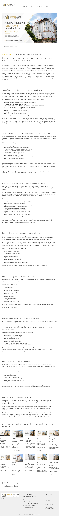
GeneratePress (37, 514)
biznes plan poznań (29, 500)
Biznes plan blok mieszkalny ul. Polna (11, 485)
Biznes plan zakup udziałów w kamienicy (41, 440)
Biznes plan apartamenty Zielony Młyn (11, 486)
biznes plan (6, 483)
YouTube (32, 6)
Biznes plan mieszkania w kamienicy (15, 466)
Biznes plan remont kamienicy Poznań (29, 463)
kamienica (12, 54)
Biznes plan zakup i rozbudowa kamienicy (53, 464)
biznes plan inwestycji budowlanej (15, 483)
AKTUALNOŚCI (39, 6)
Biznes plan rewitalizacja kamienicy (52, 440)
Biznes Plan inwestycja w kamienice (28, 440)
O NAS (19, 2)
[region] (15, 505)
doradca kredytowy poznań (29, 505)
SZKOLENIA (25, 6)
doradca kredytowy (33, 503)
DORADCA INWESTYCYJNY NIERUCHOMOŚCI (31, 2)
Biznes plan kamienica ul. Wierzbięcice (3, 440)
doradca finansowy (26, 483)
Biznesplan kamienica (2, 463)
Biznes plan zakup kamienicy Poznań (41, 463)
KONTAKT (47, 6)
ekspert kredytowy (29, 507)
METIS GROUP (5, 54)
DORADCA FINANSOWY (47, 2)
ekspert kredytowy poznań (29, 509)
